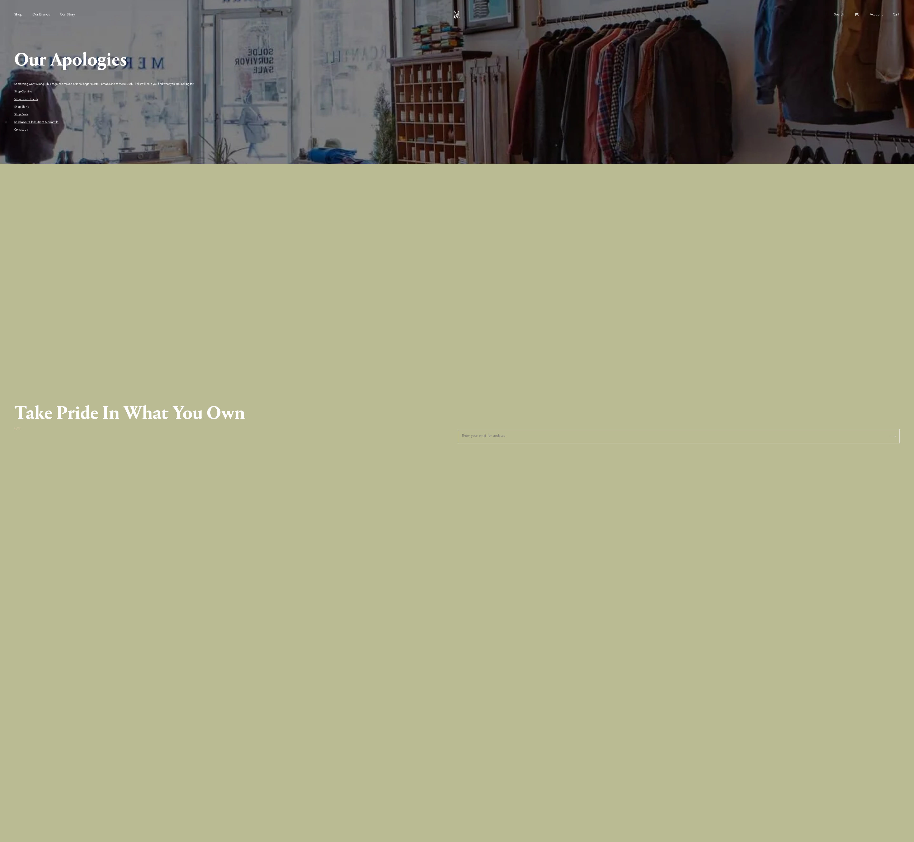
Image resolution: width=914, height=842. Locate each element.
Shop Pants (21, 114)
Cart (896, 14)
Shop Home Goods (26, 99)
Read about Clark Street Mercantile (36, 122)
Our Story (67, 14)
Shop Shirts (21, 107)
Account (876, 14)
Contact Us (21, 129)
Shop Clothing (23, 91)
